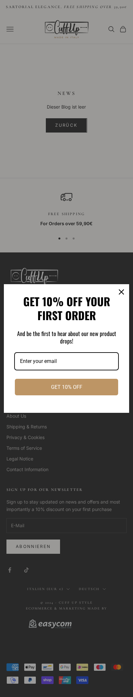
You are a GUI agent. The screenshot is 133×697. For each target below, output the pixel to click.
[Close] (121, 292)
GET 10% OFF (66, 387)
